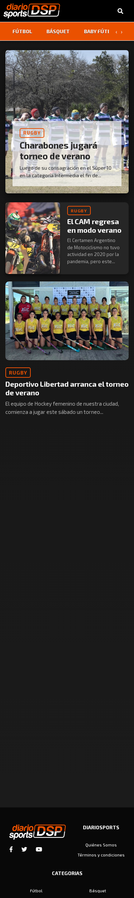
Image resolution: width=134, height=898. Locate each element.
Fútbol (22, 31)
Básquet (58, 31)
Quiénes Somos (101, 844)
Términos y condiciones (101, 854)
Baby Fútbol (100, 31)
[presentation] (116, 31)
